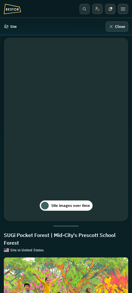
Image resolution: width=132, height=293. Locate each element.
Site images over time (70, 205)
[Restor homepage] (12, 9)
